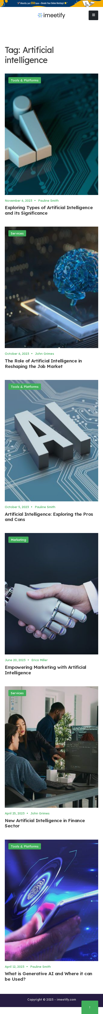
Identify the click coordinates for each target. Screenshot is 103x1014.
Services (17, 233)
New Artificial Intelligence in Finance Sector (45, 823)
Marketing (18, 540)
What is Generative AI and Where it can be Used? (48, 976)
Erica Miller (39, 660)
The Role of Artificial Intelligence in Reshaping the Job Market (43, 363)
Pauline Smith (48, 200)
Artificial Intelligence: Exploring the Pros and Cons (49, 516)
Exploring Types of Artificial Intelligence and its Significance (49, 210)
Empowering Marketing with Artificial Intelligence (45, 670)
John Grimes (44, 353)
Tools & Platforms (25, 80)
